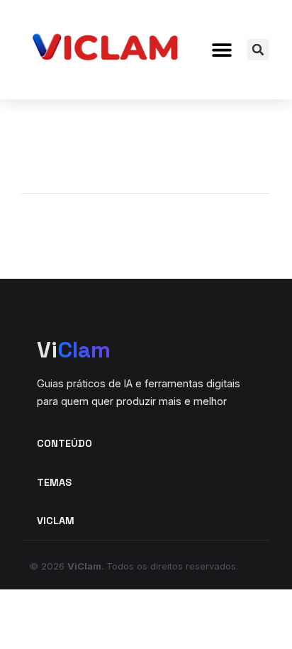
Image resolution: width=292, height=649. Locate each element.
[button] (221, 50)
